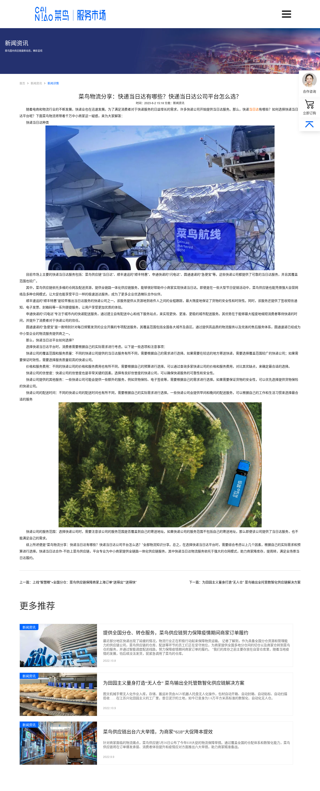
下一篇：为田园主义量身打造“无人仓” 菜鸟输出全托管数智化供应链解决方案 (245, 582)
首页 (22, 83)
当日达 (254, 109)
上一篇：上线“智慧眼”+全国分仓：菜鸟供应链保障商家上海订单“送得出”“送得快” (78, 582)
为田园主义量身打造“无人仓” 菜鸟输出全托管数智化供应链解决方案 (173, 683)
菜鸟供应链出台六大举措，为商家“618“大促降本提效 (158, 731)
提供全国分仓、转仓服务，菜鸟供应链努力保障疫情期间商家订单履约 (175, 632)
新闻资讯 (36, 83)
